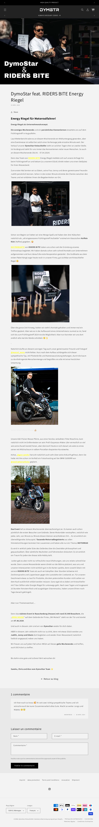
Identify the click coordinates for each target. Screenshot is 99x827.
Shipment (76, 780)
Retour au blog (51, 678)
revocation (65, 780)
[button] (5, 9)
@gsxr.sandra (23, 455)
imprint (22, 780)
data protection (34, 780)
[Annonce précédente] (4, 2)
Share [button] (16, 112)
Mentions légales (69, 821)
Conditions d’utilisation (85, 821)
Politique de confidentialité (73, 819)
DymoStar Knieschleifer (26, 819)
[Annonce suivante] (94, 2)
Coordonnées (89, 819)
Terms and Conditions (50, 780)
